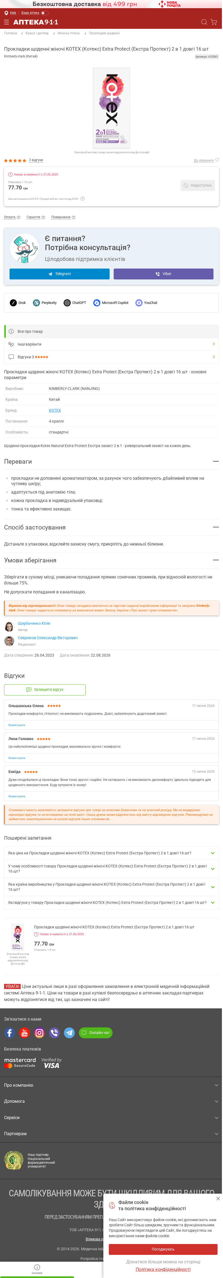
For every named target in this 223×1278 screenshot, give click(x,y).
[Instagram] (39, 1032)
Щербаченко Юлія (34, 623)
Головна (10, 33)
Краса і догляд (37, 33)
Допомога (14, 1101)
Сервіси (12, 1117)
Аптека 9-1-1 (35, 22)
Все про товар (30, 331)
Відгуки (26, 357)
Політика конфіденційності (163, 1269)
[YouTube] (24, 1032)
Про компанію (18, 1085)
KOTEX (55, 410)
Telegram (63, 274)
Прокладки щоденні (104, 33)
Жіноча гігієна (69, 33)
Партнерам (15, 1133)
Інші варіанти (29, 344)
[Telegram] (69, 1032)
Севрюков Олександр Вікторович (48, 638)
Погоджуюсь (218, 1198)
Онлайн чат (99, 1032)
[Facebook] (9, 1032)
